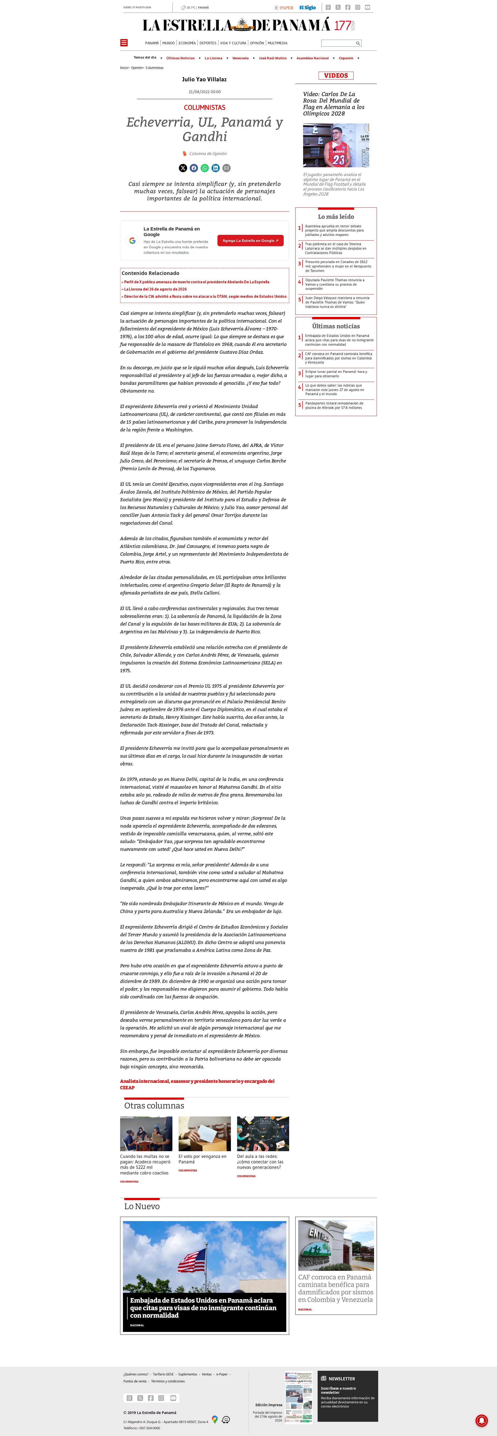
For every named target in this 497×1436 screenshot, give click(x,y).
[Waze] (226, 1419)
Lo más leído (336, 216)
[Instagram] (358, 7)
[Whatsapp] (205, 167)
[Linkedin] (215, 167)
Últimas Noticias (180, 58)
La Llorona (213, 58)
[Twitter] (183, 167)
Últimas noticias (336, 326)
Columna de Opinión (207, 153)
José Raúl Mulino (273, 58)
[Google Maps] (215, 1419)
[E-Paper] (283, 7)
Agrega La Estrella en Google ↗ (251, 240)
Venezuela (240, 58)
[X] (338, 7)
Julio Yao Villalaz (204, 79)
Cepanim (346, 58)
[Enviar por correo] (226, 167)
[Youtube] (367, 7)
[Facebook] (348, 7)
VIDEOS (336, 75)
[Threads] (328, 7)
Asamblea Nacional (313, 58)
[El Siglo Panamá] (308, 7)
